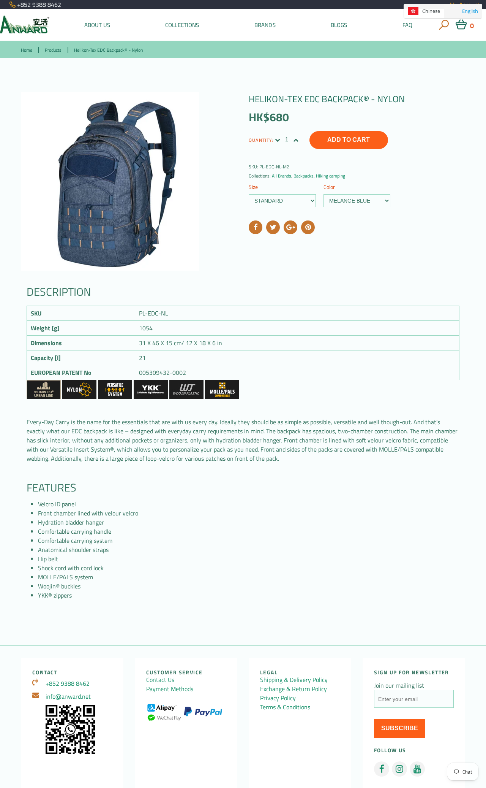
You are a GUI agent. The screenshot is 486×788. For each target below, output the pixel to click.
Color (329, 187)
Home (26, 50)
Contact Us (160, 679)
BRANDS (265, 25)
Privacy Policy (278, 697)
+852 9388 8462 (68, 683)
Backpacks (303, 175)
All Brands (281, 175)
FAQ (407, 25)
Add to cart (348, 139)
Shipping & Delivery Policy (294, 679)
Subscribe (399, 728)
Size (253, 187)
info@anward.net (68, 696)
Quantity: (261, 140)
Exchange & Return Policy (293, 688)
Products (53, 50)
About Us (97, 25)
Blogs (339, 25)
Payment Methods (169, 688)
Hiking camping (330, 175)
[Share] (255, 227)
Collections (182, 25)
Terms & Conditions (285, 707)
